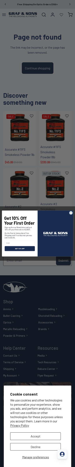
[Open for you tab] (62, 454)
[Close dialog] (70, 212)
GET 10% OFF (19, 249)
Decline (35, 447)
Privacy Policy (19, 425)
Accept (35, 436)
